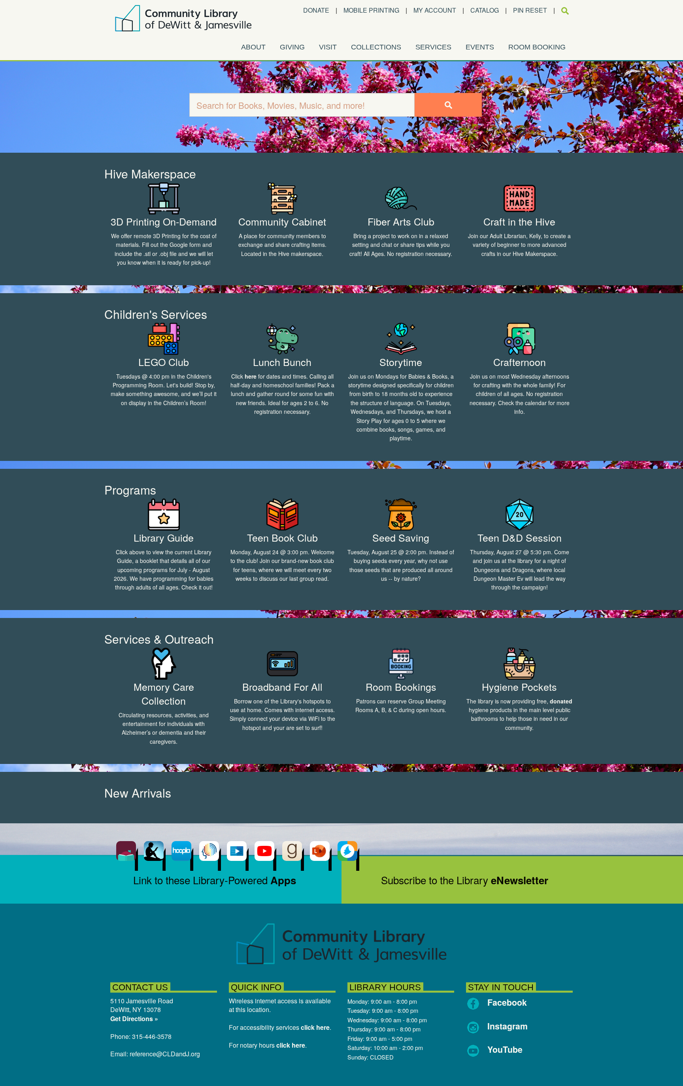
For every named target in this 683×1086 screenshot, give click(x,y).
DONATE (316, 10)
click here (315, 1027)
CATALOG (484, 10)
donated (561, 701)
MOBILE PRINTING (371, 10)
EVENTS (480, 47)
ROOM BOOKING (537, 47)
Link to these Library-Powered (214, 879)
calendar (536, 403)
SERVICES (433, 47)
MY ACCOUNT (434, 10)
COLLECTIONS (376, 47)
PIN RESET (530, 10)
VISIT (328, 47)
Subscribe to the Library (464, 879)
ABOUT (253, 47)
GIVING (292, 47)
